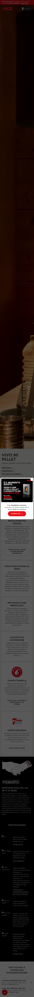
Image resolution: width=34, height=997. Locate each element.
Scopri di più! (15, 513)
